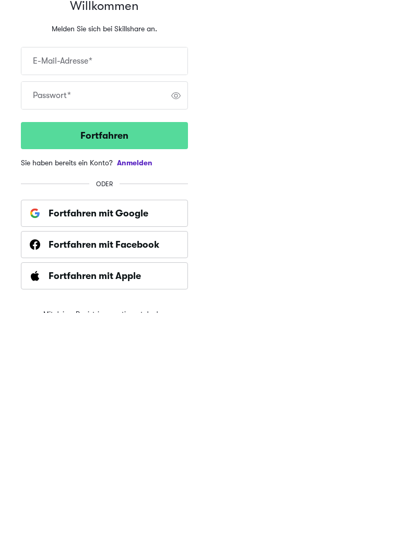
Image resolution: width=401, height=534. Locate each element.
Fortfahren (104, 135)
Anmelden (134, 163)
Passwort (52, 95)
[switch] (175, 95)
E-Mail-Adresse (62, 61)
